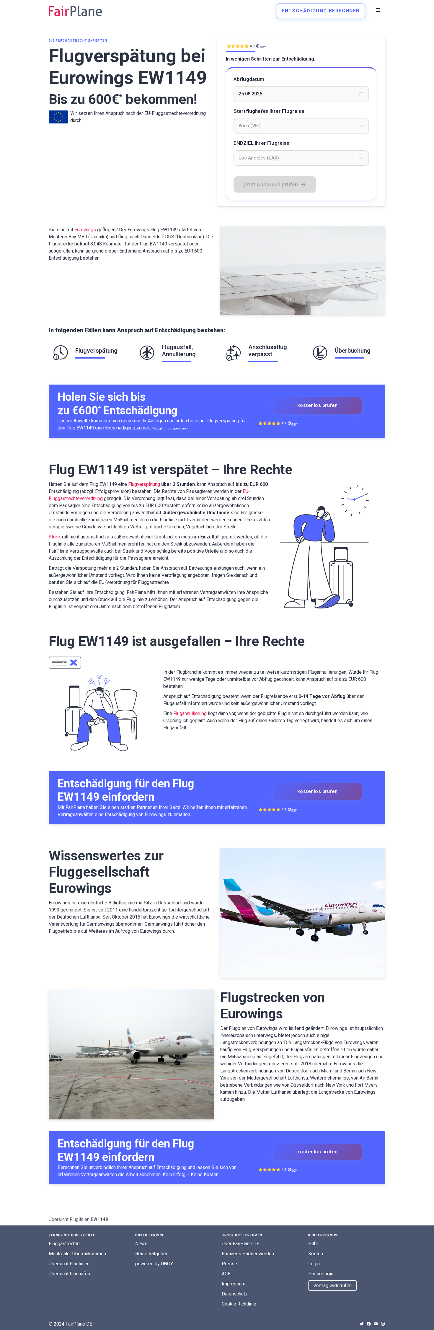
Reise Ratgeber (151, 1253)
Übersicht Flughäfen (69, 1274)
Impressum (233, 1284)
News (141, 1243)
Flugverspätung (144, 484)
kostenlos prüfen (317, 405)
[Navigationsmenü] (378, 10)
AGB (226, 1274)
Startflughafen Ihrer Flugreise (269, 111)
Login (314, 1263)
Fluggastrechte (64, 1243)
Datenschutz (235, 1294)
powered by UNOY (154, 1263)
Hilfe (313, 1243)
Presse (229, 1263)
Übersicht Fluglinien (69, 1219)
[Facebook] (368, 1323)
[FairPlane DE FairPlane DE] (75, 11)
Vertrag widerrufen (332, 1285)
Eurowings (85, 229)
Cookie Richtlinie (239, 1304)
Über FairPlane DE (240, 1243)
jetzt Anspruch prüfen (271, 184)
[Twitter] (361, 1323)
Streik (55, 537)
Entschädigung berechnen (321, 11)
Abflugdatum (249, 79)
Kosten (315, 1253)
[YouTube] (375, 1323)
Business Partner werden (248, 1253)
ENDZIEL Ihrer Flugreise (262, 143)
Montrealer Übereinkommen (77, 1253)
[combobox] (301, 126)
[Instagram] (383, 1323)
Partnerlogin (320, 1274)
